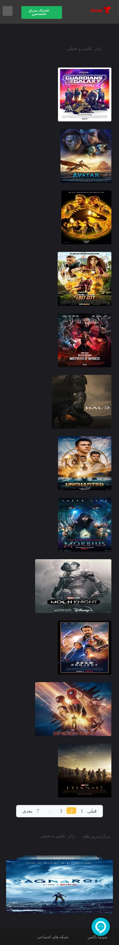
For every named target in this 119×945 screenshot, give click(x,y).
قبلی (92, 811)
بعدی (27, 811)
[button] (41, 12)
